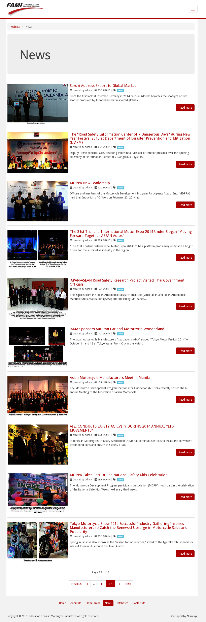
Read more (185, 107)
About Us (75, 603)
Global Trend (93, 603)
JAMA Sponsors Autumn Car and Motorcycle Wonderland (117, 329)
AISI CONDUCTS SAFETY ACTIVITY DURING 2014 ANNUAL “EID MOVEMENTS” (122, 428)
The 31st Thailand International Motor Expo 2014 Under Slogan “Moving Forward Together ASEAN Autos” (131, 233)
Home (62, 603)
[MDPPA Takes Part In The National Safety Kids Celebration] (37, 493)
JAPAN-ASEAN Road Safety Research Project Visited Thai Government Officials (127, 282)
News (108, 603)
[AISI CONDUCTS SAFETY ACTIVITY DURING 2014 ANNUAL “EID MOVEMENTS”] (37, 444)
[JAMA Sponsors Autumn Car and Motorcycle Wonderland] (37, 347)
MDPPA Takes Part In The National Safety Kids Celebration (119, 475)
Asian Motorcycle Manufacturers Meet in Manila (110, 377)
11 (102, 583)
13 (118, 583)
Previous (76, 583)
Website (15, 26)
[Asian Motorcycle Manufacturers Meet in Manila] (37, 396)
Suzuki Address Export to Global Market (103, 85)
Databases (122, 603)
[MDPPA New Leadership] (37, 201)
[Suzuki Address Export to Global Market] (37, 104)
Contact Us (139, 603)
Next (128, 583)
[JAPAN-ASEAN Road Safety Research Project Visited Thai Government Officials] (37, 298)
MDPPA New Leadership (90, 183)
